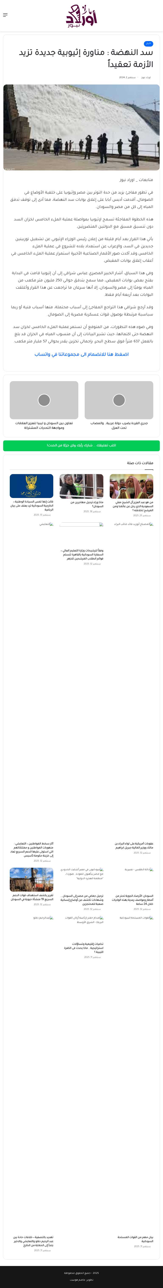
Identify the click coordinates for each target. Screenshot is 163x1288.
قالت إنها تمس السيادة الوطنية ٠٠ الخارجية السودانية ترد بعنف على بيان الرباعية (31, 506)
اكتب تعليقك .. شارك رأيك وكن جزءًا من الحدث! (81, 446)
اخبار (148, 43)
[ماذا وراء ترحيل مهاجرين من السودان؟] (81, 486)
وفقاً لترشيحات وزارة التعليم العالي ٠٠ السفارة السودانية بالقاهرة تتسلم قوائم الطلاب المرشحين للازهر (82, 554)
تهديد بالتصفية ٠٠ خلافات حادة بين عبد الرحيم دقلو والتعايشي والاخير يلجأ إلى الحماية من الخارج (33, 1241)
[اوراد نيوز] (81, 15)
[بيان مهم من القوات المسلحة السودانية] (131, 1075)
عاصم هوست (77, 1280)
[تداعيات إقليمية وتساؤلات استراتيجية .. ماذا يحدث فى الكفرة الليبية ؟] (81, 928)
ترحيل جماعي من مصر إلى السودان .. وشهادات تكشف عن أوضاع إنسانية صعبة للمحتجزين (82, 900)
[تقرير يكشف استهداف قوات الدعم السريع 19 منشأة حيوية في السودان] (31, 880)
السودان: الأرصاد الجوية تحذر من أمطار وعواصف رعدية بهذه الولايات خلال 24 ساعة (132, 900)
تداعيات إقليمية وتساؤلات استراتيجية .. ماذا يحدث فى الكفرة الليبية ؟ (83, 948)
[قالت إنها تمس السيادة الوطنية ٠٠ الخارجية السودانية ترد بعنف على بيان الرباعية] (31, 486)
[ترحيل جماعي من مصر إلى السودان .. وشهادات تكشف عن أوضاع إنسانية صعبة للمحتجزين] (81, 880)
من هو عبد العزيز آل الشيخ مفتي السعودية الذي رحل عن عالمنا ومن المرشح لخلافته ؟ (133, 506)
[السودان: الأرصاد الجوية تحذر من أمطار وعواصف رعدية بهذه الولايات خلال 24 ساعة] (131, 880)
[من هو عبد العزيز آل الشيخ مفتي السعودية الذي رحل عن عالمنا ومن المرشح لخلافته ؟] (131, 486)
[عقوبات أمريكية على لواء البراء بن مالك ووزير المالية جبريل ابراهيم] (131, 681)
